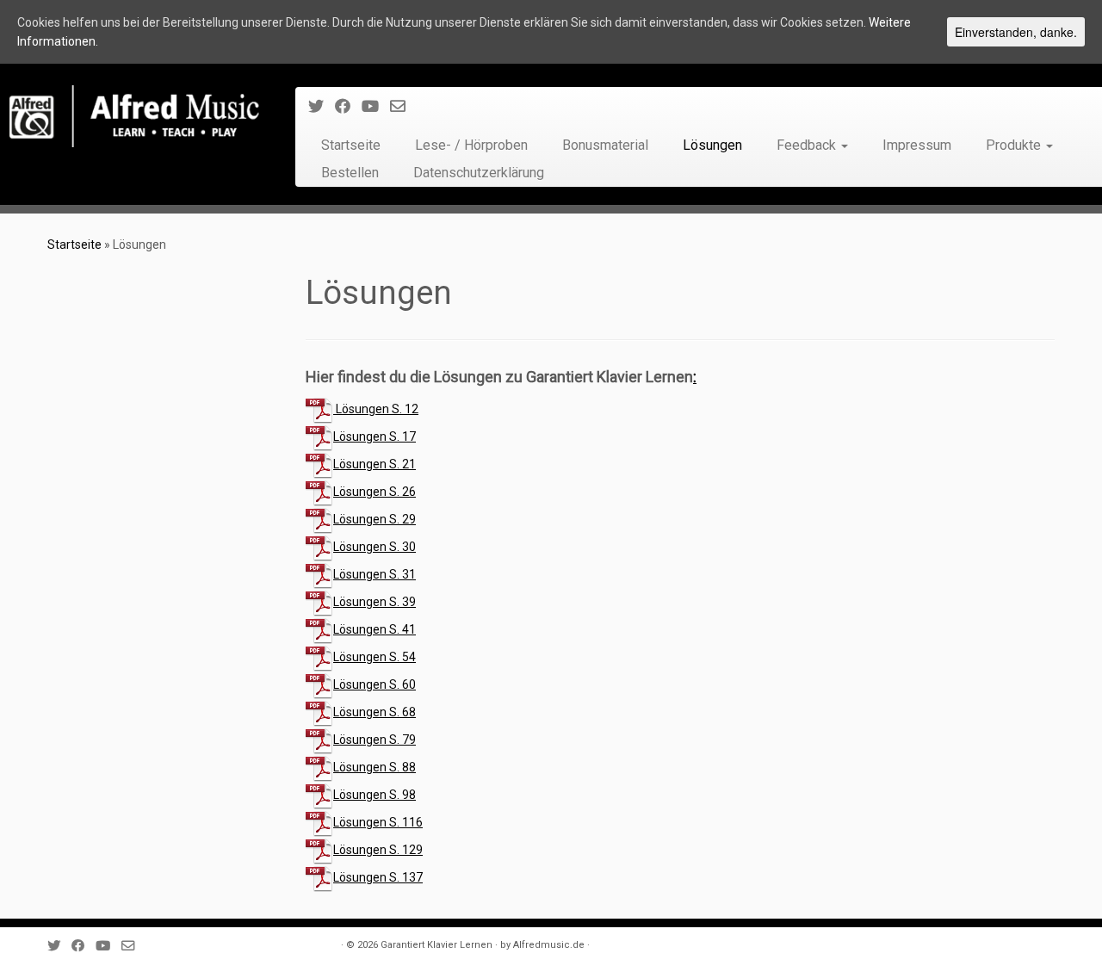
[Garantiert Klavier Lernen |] (136, 116)
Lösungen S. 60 (374, 684)
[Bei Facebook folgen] (348, 106)
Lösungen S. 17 (374, 436)
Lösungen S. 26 (374, 491)
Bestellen (350, 172)
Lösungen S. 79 (374, 739)
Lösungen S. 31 (374, 574)
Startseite (351, 145)
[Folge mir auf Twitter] (321, 106)
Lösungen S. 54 (374, 657)
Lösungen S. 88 (374, 767)
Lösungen (712, 145)
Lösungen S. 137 (378, 877)
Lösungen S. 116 (378, 822)
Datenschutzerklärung (478, 172)
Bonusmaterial (605, 145)
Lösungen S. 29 (374, 519)
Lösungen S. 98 (374, 795)
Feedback (808, 145)
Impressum (916, 145)
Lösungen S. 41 (374, 629)
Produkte (1015, 145)
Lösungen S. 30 (374, 547)
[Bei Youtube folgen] (376, 106)
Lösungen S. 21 (374, 464)
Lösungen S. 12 (375, 409)
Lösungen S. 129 (378, 850)
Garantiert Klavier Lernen (436, 944)
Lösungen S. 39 (374, 602)
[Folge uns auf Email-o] (403, 106)
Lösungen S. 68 (374, 712)
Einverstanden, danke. (1016, 31)
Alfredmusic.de (549, 944)
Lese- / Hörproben (471, 145)
